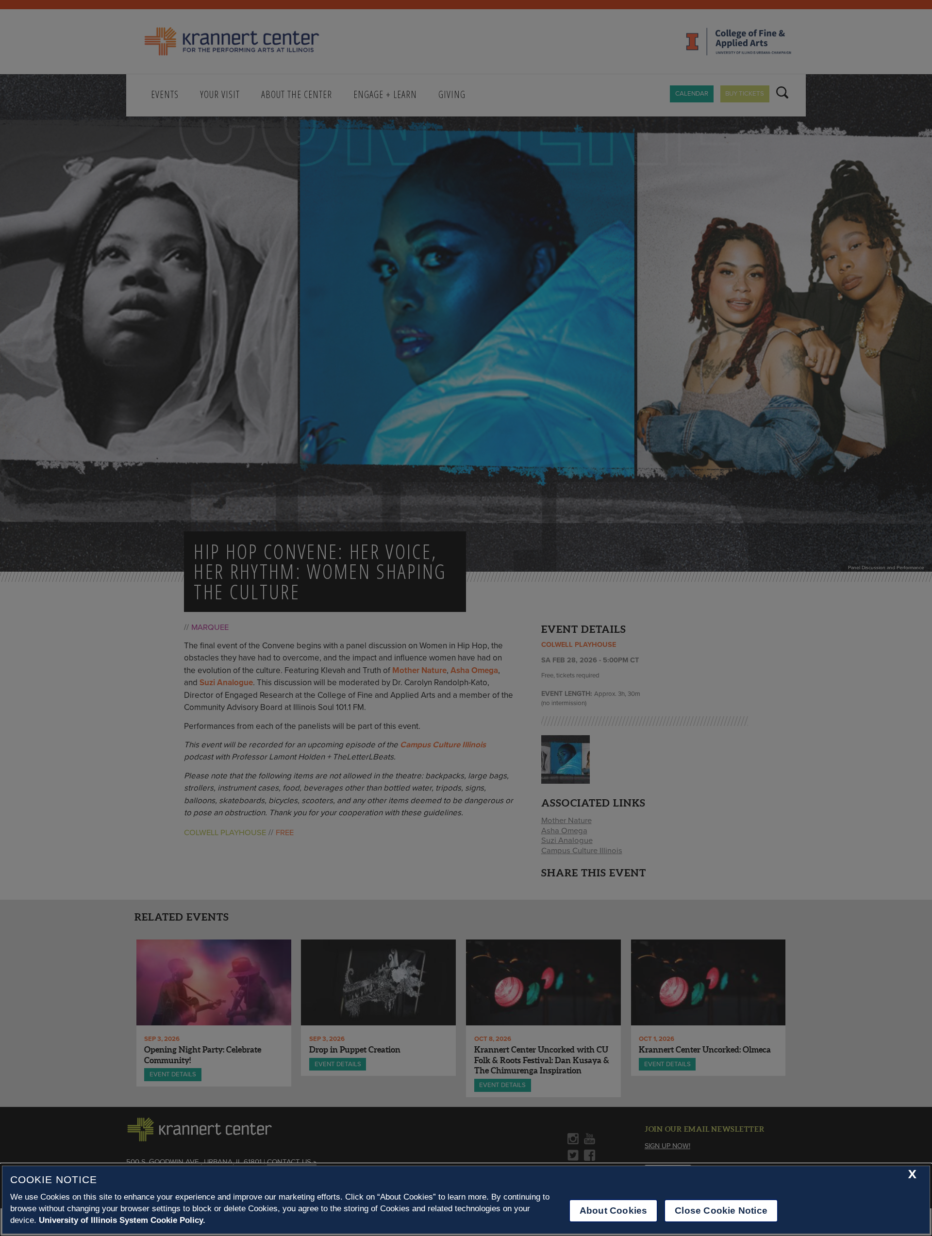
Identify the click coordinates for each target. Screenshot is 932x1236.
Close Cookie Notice (721, 1210)
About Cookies (613, 1210)
